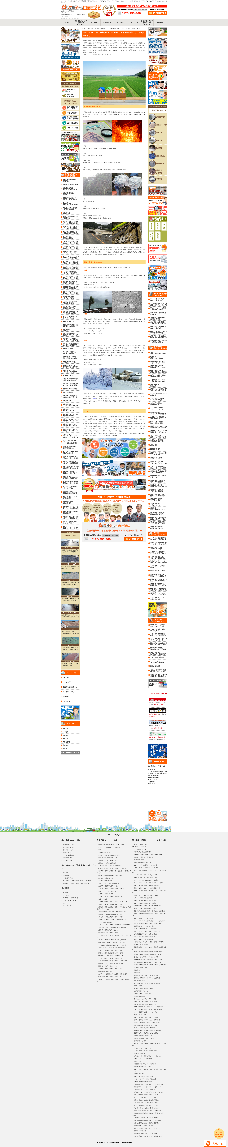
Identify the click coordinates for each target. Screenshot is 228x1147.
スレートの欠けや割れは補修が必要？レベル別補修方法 (149, 921)
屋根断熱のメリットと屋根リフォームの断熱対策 (70, 507)
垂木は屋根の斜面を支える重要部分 (108, 932)
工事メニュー (133, 22)
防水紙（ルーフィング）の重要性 (143, 1058)
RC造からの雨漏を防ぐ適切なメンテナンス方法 (147, 1022)
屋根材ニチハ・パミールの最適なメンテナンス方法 (158, 426)
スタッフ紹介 (67, 682)
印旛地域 (65, 735)
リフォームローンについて (105, 922)
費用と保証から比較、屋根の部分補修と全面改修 (158, 371)
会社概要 (160, 22)
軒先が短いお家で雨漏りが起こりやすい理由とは (70, 379)
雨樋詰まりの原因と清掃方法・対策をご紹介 (110, 963)
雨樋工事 (159, 140)
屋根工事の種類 (157, 110)
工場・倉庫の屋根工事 (157, 657)
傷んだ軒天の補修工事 (140, 1041)
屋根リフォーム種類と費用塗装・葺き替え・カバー (158, 389)
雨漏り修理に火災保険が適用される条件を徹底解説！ (149, 1136)
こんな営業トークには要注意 (157, 566)
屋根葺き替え (160, 117)
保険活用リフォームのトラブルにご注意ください (158, 593)
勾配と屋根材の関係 (69, 362)
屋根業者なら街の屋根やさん (71, 898)
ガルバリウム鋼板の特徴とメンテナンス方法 (70, 457)
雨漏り (94, 398)
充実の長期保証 (67, 857)
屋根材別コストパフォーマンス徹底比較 (70, 405)
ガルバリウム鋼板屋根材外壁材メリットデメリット (158, 336)
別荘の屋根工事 (155, 666)
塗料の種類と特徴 (157, 693)
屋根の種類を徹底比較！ (154, 385)
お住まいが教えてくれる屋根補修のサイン (158, 375)
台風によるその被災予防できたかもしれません (158, 462)
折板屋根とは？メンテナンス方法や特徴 (158, 413)
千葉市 (65, 748)
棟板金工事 (160, 164)
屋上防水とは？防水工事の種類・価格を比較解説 (70, 262)
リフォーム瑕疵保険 (68, 855)
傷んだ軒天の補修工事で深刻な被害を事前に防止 (70, 232)
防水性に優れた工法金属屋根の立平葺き (69, 307)
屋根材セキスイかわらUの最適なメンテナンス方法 (158, 431)
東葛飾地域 (66, 742)
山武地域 (65, 732)
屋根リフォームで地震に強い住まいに (109, 883)
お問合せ (65, 696)
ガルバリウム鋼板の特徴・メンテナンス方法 (146, 1017)
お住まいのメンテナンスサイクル (143, 1048)
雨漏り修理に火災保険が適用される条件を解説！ (158, 518)
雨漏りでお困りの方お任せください (108, 857)
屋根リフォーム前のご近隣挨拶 (107, 863)
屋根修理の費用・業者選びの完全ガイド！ (70, 188)
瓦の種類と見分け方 (69, 375)
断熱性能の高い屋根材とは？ (68, 502)
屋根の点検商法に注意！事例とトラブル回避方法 (158, 575)
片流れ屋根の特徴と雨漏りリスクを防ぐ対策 (70, 334)
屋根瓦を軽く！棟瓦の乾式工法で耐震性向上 (157, 481)
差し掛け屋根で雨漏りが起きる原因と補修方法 (147, 1108)
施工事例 (94, 22)
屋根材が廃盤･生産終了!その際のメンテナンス (70, 425)
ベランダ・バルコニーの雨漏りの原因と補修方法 (70, 267)
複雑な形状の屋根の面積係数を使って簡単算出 (70, 325)
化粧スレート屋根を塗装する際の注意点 (156, 422)
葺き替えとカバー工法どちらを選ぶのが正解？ (158, 380)
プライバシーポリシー (70, 692)
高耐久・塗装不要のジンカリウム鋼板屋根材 (70, 462)
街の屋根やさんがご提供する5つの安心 (81, 22)
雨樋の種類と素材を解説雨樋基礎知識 (70, 512)
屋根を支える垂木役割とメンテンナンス (70, 472)
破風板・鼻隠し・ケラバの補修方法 (144, 939)
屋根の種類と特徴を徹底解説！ (69, 180)
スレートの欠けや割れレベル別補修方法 (157, 399)
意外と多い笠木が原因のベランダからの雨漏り (70, 227)
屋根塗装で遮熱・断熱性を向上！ (143, 993)
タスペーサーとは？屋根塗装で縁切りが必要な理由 (148, 951)
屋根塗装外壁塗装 (159, 171)
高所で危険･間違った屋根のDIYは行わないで (146, 1025)
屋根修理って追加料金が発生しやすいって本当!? (158, 584)
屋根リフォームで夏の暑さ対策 (107, 891)
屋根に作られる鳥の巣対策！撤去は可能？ (110, 968)
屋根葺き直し (160, 156)
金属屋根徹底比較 (139, 1074)
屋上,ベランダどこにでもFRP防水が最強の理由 (71, 257)
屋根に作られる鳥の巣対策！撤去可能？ (158, 653)
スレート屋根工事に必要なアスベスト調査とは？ (70, 517)
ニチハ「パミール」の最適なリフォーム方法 (146, 867)
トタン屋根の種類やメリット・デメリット (157, 408)
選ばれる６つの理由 (68, 847)
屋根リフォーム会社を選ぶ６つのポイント (158, 453)
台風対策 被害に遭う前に (105, 880)
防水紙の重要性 (68, 392)
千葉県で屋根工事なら (70, 687)
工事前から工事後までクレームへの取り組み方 (158, 552)
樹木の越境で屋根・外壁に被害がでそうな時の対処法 (158, 589)
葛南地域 (65, 745)
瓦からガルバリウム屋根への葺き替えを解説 (158, 308)
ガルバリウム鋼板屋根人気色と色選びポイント (158, 322)
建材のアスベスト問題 (70, 389)
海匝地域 (65, 738)
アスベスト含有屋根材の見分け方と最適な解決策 (70, 384)
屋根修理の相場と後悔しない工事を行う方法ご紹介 (112, 911)
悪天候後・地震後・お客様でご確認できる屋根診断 (148, 854)
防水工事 (159, 148)
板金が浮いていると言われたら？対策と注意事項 (158, 579)
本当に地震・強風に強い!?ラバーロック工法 (146, 1102)
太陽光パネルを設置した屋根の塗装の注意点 (158, 417)
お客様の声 (107, 22)
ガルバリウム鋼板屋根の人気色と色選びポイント (147, 903)
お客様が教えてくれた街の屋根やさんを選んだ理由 (77, 880)
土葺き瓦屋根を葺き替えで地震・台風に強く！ (70, 282)
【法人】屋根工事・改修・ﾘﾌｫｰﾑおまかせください (158, 670)
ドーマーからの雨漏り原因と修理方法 (70, 492)
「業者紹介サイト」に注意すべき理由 (157, 598)
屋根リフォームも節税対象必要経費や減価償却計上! (158, 675)
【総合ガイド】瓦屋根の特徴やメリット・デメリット (149, 908)
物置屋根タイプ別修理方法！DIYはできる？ (157, 625)
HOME (84, 28)
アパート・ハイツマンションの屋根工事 (157, 661)
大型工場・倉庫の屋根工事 (105, 894)
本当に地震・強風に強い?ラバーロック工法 (71, 317)
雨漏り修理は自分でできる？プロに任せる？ (70, 198)
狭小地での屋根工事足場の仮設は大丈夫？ (157, 440)
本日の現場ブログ (68, 878)
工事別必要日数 (155, 449)
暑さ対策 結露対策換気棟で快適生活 (69, 352)
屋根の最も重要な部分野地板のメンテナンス (70, 396)
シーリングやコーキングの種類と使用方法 (70, 302)
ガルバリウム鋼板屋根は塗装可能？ (158, 313)
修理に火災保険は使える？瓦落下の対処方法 (158, 471)
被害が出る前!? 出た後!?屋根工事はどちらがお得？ (158, 561)
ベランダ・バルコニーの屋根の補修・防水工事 (111, 888)
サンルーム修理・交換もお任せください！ (158, 629)
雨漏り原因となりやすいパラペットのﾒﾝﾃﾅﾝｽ (70, 252)
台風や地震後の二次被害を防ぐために (158, 476)
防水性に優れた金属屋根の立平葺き (144, 1081)
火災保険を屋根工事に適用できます (108, 886)
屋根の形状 (66, 330)
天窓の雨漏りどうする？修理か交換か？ (70, 497)
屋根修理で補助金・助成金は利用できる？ (157, 527)
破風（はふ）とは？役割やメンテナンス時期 (70, 527)
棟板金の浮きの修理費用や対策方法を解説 (70, 208)
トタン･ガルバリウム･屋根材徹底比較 (70, 442)
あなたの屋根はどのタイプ (141, 849)
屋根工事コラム (92, 28)
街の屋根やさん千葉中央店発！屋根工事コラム (76, 883)
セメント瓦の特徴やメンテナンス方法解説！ (70, 272)
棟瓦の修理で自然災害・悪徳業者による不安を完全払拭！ (150, 965)
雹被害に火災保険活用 (140, 1131)
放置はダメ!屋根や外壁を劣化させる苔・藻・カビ (71, 420)
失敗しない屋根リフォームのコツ (157, 357)
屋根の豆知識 (67, 401)
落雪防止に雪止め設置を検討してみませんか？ (111, 953)
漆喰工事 (159, 132)
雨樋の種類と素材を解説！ (105, 971)
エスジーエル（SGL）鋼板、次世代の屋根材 (146, 1079)
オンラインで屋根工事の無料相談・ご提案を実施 (158, 538)
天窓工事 (159, 179)
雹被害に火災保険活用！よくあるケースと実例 (158, 522)
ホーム (67, 22)
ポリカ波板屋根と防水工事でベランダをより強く (158, 639)
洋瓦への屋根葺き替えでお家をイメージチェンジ (70, 430)
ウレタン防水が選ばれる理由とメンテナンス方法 (70, 242)
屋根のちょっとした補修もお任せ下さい (109, 860)
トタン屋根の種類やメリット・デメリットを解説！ (148, 923)
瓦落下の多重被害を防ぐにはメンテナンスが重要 (158, 467)
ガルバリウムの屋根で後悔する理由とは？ (70, 447)
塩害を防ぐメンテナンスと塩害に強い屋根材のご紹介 (149, 1092)
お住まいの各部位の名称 (70, 184)
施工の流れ (120, 22)
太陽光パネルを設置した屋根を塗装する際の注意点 (112, 974)
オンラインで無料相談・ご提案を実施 (109, 847)
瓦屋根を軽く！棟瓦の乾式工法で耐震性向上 (146, 1001)
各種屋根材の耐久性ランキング (142, 1066)
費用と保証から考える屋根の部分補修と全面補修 (112, 927)
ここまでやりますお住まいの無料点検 (147, 22)
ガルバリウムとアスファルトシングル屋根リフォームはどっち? (71, 435)
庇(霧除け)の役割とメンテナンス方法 (69, 297)
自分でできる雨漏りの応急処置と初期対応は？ (158, 513)
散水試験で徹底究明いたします (107, 878)
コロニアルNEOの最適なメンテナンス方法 (158, 436)
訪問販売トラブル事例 (157, 570)
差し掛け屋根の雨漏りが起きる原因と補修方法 (70, 344)
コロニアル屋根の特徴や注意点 (156, 403)
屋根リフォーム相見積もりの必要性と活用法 (110, 917)
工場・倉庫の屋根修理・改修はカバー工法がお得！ (158, 634)
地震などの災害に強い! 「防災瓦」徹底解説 (157, 490)
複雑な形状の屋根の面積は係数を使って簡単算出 (147, 983)
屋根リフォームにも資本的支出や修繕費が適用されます (114, 924)
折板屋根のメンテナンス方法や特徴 (144, 926)
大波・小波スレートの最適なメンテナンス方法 (70, 292)
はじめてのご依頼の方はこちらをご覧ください (111, 844)
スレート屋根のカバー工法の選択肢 (158, 394)
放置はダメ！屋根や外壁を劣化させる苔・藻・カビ (148, 1094)
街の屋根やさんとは (68, 844)
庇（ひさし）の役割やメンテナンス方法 (70, 487)
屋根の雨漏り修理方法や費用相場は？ (70, 477)
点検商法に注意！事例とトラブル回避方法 (110, 865)
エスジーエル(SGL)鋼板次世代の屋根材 (70, 452)
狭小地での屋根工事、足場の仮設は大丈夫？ (146, 877)
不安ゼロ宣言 (67, 852)
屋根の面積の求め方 (69, 321)
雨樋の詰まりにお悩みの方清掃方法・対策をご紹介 (158, 643)
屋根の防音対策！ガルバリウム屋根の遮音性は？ (158, 341)
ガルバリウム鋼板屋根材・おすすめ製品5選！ (146, 885)
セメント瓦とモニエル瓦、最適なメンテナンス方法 (148, 931)
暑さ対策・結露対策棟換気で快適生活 (144, 988)
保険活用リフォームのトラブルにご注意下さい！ (147, 1087)
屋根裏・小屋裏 (68, 348)
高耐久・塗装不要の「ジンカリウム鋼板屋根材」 (147, 1020)
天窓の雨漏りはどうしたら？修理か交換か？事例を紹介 (149, 942)
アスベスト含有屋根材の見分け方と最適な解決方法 (148, 1009)
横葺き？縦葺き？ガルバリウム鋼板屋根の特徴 (158, 332)
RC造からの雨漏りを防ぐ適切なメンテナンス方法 (71, 482)
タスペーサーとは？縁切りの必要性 (69, 237)
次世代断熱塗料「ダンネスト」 (155, 504)
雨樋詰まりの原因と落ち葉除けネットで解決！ (158, 648)
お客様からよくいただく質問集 (142, 862)
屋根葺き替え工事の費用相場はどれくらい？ (158, 366)
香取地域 (65, 728)
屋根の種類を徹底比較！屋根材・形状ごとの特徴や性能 (149, 911)
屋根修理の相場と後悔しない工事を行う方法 (157, 361)
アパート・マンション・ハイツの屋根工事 (110, 896)
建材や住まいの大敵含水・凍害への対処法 (70, 357)
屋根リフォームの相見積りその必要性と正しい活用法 (158, 543)
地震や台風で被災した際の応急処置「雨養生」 (70, 312)
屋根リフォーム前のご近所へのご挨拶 (156, 548)
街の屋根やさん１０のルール (71, 850)
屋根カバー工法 (161, 125)
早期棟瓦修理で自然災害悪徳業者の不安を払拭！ (70, 287)
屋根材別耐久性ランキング (68, 410)
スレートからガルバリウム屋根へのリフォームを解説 (158, 304)
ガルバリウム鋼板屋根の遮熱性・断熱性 (158, 318)
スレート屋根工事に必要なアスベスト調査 (145, 1012)
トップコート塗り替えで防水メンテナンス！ (70, 522)
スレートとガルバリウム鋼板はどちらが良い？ (158, 299)
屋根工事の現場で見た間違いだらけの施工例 (157, 495)
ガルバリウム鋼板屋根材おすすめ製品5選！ (158, 327)
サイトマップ (67, 701)
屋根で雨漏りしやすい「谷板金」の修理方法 (70, 371)
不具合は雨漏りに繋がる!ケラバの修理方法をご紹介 (148, 954)
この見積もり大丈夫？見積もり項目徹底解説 (157, 557)
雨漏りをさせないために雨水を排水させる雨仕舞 (70, 366)
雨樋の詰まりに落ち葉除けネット (107, 966)
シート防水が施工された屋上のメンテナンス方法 (70, 247)
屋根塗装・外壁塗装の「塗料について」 (145, 857)
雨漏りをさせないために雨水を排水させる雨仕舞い (148, 1110)
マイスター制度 (67, 860)
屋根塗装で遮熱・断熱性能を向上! (157, 508)
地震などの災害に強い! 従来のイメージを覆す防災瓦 (148, 1006)
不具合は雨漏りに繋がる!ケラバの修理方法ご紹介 (71, 222)
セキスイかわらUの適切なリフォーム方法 (145, 865)
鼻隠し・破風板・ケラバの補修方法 (70, 217)
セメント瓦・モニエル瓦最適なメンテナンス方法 (70, 277)
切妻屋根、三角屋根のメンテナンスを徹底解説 (70, 339)
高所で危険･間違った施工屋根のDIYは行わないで (71, 467)
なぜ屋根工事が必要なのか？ (158, 352)
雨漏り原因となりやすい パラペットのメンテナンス (112, 942)
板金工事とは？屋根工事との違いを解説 (70, 203)
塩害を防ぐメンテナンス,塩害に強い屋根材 (71, 415)
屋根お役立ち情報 (156, 458)
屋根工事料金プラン (104, 852)
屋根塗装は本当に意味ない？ (68, 193)
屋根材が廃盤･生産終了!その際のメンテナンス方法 (148, 959)
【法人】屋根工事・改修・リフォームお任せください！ (114, 901)
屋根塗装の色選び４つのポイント (156, 499)
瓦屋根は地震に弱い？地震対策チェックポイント (158, 485)
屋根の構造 (66, 213)
